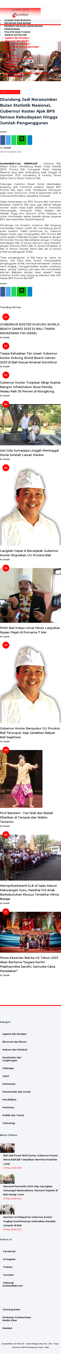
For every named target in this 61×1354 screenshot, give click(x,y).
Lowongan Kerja (12, 76)
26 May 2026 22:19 (12, 1229)
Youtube (8, 1274)
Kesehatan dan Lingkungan (23, 26)
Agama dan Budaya (17, 37)
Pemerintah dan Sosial (19, 58)
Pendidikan (12, 61)
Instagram (8, 1259)
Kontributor (43, 73)
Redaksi (7, 1328)
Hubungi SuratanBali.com (18, 73)
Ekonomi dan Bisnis (17, 40)
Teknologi (11, 70)
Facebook (8, 1251)
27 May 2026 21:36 (12, 1168)
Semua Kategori (15, 34)
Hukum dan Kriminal (17, 43)
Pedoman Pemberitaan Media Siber (16, 1319)
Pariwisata (11, 55)
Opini (8, 52)
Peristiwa (10, 64)
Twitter (7, 1267)
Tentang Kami (11, 1309)
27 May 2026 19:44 (12, 1198)
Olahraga (10, 49)
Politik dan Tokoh (16, 67)
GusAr (7, 147)
